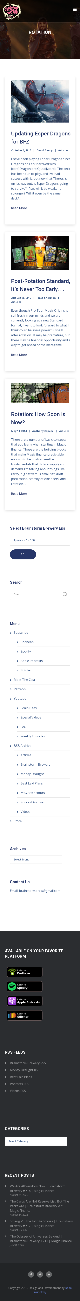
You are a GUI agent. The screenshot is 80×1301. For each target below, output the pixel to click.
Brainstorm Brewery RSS (28, 1063)
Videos (25, 811)
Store (18, 821)
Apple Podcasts (32, 661)
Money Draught (32, 774)
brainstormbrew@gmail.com (39, 891)
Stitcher (26, 670)
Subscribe (21, 632)
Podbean (27, 642)
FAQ (23, 727)
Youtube (20, 698)
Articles (63, 150)
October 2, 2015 (21, 150)
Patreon (20, 689)
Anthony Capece (43, 431)
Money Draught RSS (24, 1070)
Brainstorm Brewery (35, 764)
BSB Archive (22, 746)
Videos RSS (18, 1091)
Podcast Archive (32, 802)
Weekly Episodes (33, 736)
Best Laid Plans (32, 783)
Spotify (26, 651)
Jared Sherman (46, 298)
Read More (19, 208)
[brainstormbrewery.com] (12, 11)
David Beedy (45, 150)
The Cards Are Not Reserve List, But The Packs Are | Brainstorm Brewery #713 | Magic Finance (39, 1206)
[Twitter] (40, 1274)
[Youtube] (49, 1274)
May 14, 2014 (19, 431)
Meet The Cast (24, 680)
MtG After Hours (33, 793)
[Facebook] (31, 1274)
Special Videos (31, 717)
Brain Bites (29, 708)
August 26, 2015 (21, 298)
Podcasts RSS (19, 1084)
